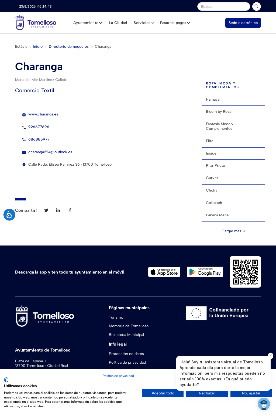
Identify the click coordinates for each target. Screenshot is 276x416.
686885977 (39, 139)
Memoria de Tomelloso (129, 326)
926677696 (38, 127)
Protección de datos (126, 354)
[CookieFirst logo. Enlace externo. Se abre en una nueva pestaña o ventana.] (6, 379)
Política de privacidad (127, 362)
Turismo (116, 317)
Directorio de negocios (69, 46)
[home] (35, 22)
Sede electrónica (243, 23)
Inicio (38, 46)
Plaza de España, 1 (30, 361)
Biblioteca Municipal (126, 334)
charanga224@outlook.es (50, 152)
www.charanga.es (43, 114)
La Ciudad (118, 23)
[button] (87, 23)
